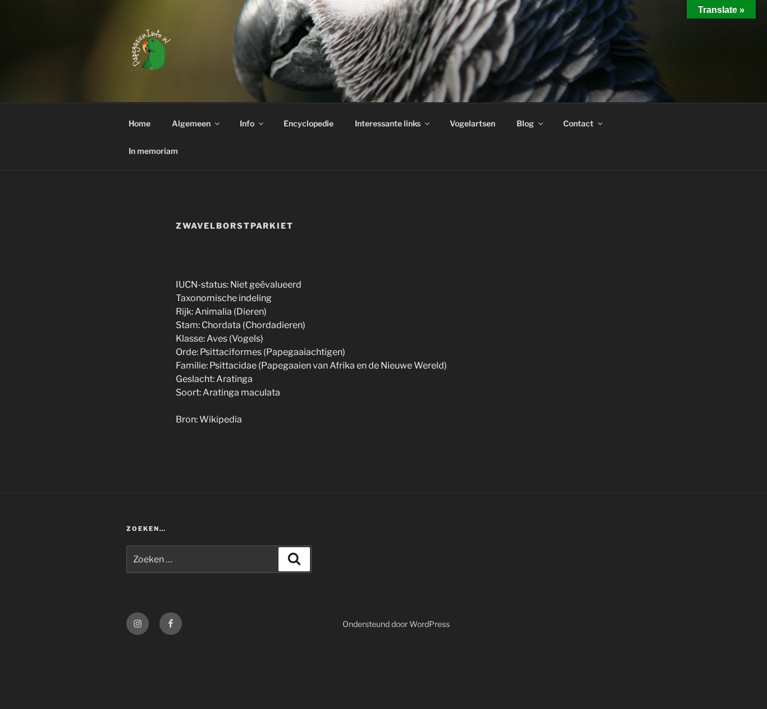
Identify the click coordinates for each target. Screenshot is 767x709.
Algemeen (191, 123)
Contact (578, 123)
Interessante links (388, 123)
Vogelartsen (472, 123)
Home (139, 123)
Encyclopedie (309, 123)
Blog (525, 123)
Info (247, 123)
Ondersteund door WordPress (396, 624)
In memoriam (153, 151)
